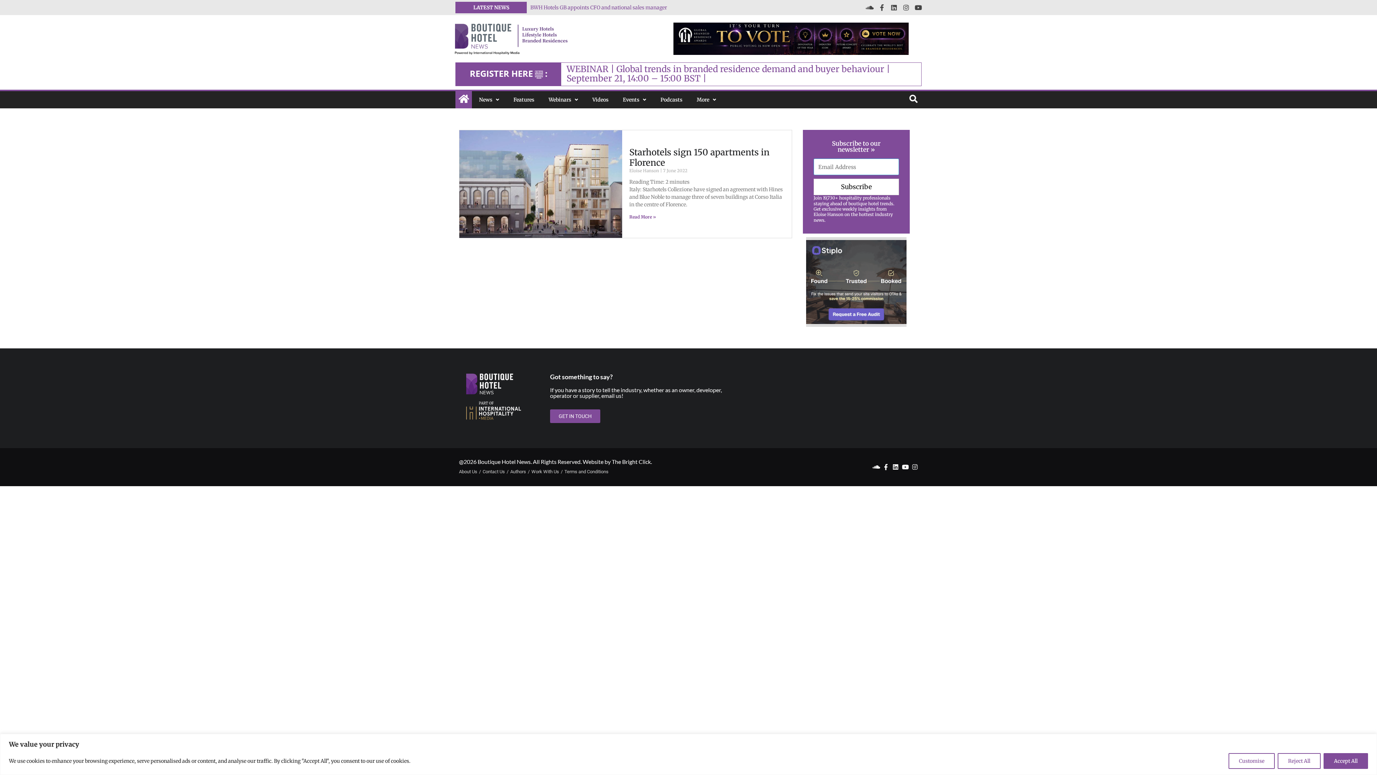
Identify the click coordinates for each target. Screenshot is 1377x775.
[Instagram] (906, 7)
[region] (688, 754)
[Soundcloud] (869, 7)
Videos (600, 100)
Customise (1251, 761)
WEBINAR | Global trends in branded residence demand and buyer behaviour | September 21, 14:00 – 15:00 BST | (728, 74)
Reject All (1299, 761)
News (485, 100)
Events (631, 100)
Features (524, 100)
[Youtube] (918, 7)
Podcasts (671, 100)
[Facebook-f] (882, 7)
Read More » (642, 217)
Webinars (560, 100)
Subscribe (856, 187)
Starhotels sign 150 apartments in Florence (699, 157)
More (703, 100)
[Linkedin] (894, 7)
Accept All (1346, 761)
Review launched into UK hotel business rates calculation (598, 7)
